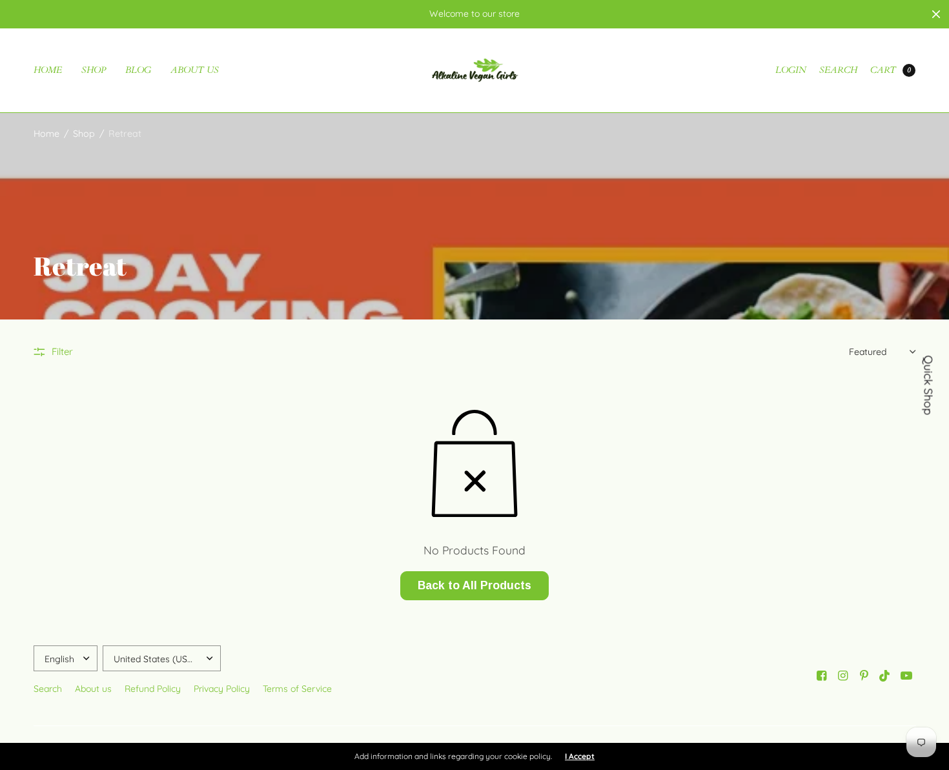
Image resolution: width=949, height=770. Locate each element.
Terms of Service (297, 688)
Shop (93, 70)
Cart (883, 70)
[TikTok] (885, 676)
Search (838, 70)
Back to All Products (474, 585)
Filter (62, 351)
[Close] (936, 14)
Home (48, 70)
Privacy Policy (222, 688)
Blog (138, 70)
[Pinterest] (864, 676)
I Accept (580, 756)
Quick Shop (929, 385)
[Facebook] (821, 676)
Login (790, 70)
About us (194, 70)
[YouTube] (906, 676)
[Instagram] (842, 676)
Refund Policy (153, 688)
